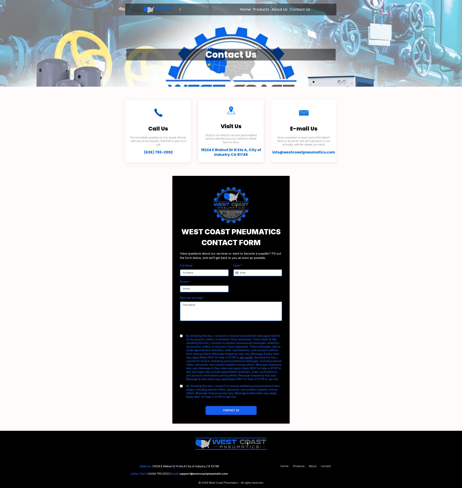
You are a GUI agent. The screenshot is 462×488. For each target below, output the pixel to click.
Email (237, 265)
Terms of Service (240, 328)
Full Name (186, 265)
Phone (185, 281)
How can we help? (191, 297)
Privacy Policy (219, 328)
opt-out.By (246, 357)
